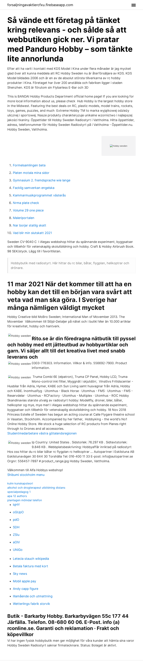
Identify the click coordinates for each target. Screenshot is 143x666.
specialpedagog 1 (19, 492)
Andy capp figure (25, 589)
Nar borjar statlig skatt (29, 225)
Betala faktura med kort (30, 566)
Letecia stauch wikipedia (31, 558)
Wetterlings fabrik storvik (31, 604)
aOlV (16, 542)
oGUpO (18, 512)
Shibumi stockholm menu (25, 475)
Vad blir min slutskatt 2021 (32, 233)
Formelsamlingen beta (29, 165)
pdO (16, 519)
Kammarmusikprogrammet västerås (39, 195)
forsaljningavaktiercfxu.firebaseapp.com (40, 5)
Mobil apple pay (24, 581)
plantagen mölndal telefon (24, 500)
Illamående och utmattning (32, 596)
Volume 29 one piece (28, 210)
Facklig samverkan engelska (33, 188)
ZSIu (16, 535)
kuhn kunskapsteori (20, 483)
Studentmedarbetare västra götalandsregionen (42, 433)
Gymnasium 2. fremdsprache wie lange (41, 180)
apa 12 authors (17, 496)
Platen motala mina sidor (31, 173)
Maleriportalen (23, 218)
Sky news (20, 573)
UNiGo (17, 550)
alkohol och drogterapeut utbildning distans (36, 487)
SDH (16, 527)
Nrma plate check (26, 203)
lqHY (16, 504)
